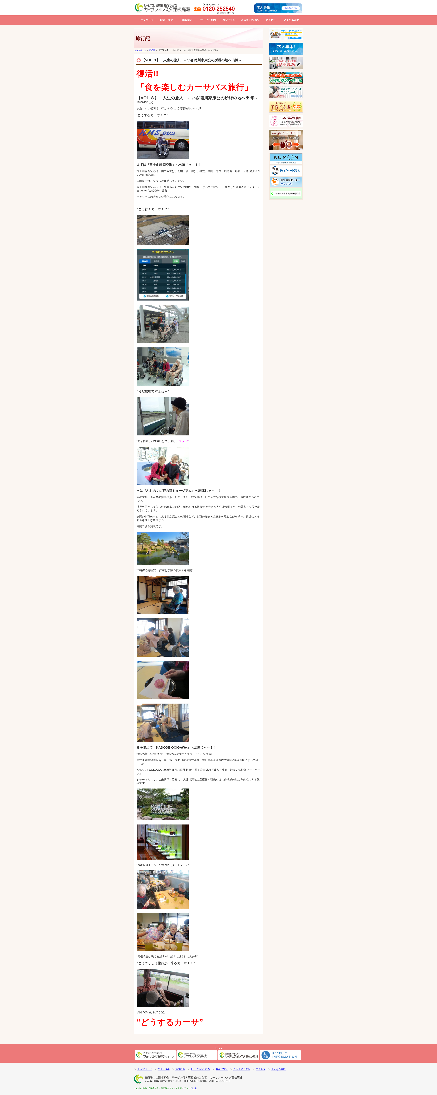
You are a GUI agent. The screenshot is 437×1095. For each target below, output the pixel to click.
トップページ (145, 19)
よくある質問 (291, 19)
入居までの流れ (250, 19)
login (194, 1088)
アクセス (270, 19)
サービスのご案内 (200, 1069)
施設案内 (187, 19)
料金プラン (229, 19)
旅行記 (152, 50)
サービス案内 (208, 19)
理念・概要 (166, 19)
